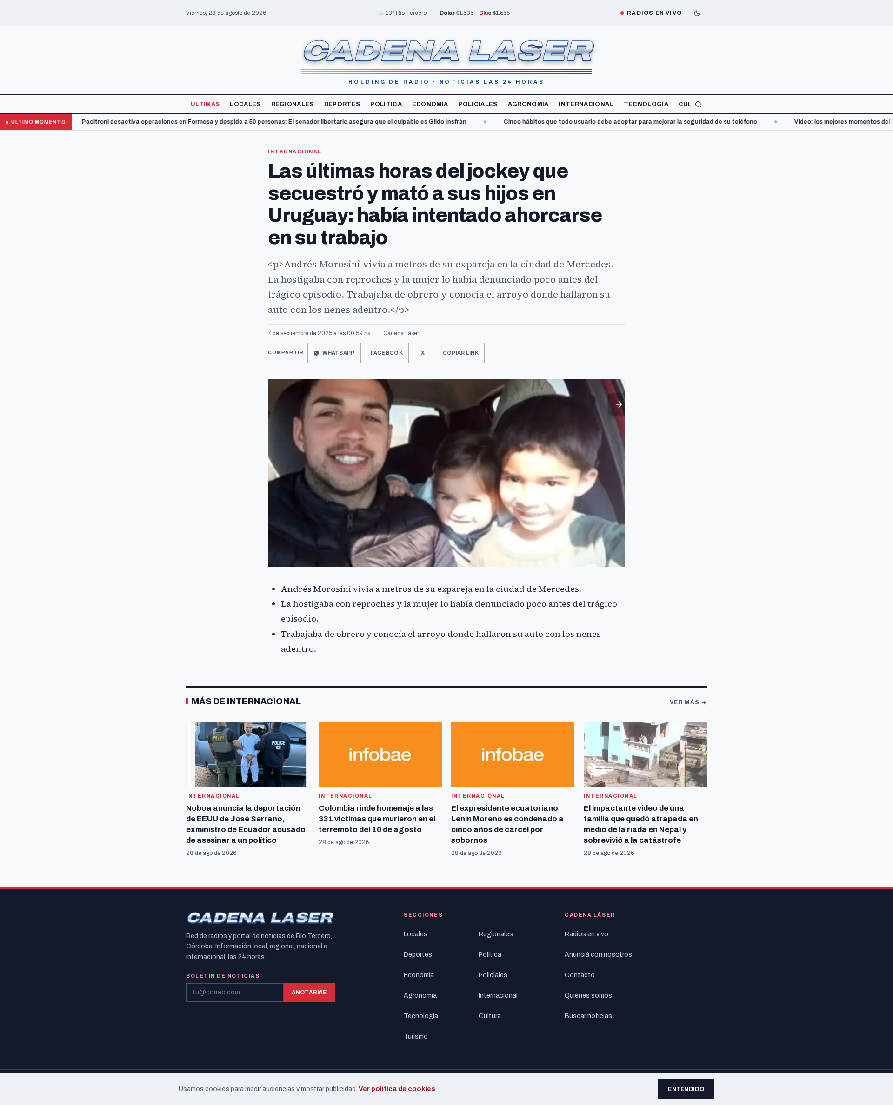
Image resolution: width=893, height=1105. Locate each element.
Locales (245, 104)
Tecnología (646, 104)
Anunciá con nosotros (598, 954)
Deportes (342, 104)
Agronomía (528, 104)
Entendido (686, 1089)
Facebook (387, 353)
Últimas (205, 104)
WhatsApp (338, 353)
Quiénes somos (588, 995)
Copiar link (461, 353)
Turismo (416, 1036)
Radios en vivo (586, 934)
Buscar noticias (588, 1015)
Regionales (292, 104)
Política (386, 104)
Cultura (490, 1015)
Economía (430, 104)
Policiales (477, 104)
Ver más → (688, 702)
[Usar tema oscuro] (696, 13)
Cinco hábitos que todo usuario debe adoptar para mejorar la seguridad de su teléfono (581, 122)
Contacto (580, 975)
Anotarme (309, 992)
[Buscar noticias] (698, 104)
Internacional (586, 104)
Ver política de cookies (397, 1088)
